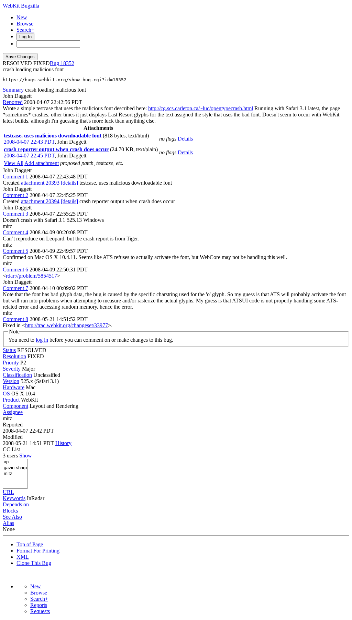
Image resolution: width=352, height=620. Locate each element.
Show (25, 455)
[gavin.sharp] (15, 468)
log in (42, 340)
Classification (17, 375)
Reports (38, 605)
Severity (12, 369)
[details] (69, 183)
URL (8, 492)
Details (185, 139)
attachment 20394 (40, 201)
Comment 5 (15, 251)
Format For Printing (37, 551)
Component (15, 406)
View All (13, 163)
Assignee (13, 412)
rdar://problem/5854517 (31, 276)
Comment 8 (15, 319)
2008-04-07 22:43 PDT (29, 142)
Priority (11, 362)
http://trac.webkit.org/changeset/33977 (66, 325)
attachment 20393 (40, 183)
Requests (40, 611)
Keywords (14, 498)
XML (22, 557)
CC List (11, 449)
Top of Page (29, 544)
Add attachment (41, 163)
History (63, 443)
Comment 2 (15, 195)
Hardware (13, 387)
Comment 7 (15, 288)
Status (9, 350)
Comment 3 (15, 214)
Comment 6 (15, 269)
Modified (13, 437)
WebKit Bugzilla (21, 6)
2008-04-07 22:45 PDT (29, 155)
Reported (13, 102)
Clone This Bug (33, 563)
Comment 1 (15, 176)
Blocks (10, 511)
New (21, 17)
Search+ (25, 30)
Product (11, 400)
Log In (25, 36)
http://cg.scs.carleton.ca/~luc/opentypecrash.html (200, 108)
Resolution (14, 356)
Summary (13, 90)
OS (6, 393)
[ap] (15, 462)
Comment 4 (15, 232)
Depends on (16, 504)
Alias (8, 523)
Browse (24, 24)
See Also (12, 517)
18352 (67, 63)
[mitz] (15, 474)
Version (11, 381)
